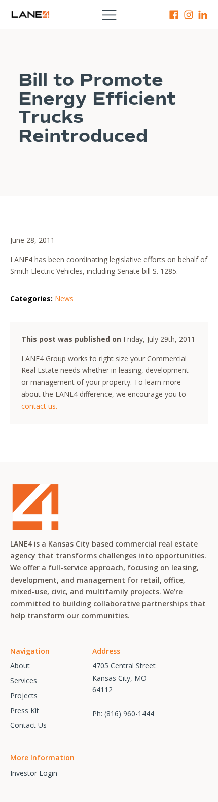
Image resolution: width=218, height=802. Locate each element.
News (64, 298)
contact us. (39, 406)
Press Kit (24, 710)
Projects (24, 695)
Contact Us (28, 725)
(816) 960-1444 (129, 713)
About (20, 665)
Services (23, 680)
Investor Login (33, 773)
